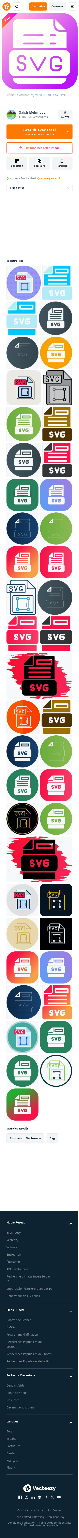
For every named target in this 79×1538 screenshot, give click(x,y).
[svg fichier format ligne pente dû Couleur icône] (22, 1172)
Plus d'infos (17, 188)
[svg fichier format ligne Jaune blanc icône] (22, 1321)
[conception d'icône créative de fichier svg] (21, 319)
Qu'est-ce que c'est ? (48, 178)
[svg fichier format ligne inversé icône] (22, 1388)
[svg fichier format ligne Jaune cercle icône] (22, 1355)
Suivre (65, 117)
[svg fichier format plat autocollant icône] (23, 283)
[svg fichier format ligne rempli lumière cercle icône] (22, 1287)
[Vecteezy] (6, 6)
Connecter (57, 6)
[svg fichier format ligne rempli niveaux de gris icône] (21, 494)
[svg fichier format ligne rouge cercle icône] (23, 1001)
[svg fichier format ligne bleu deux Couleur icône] (54, 809)
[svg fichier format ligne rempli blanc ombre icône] (23, 457)
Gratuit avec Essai (39, 132)
